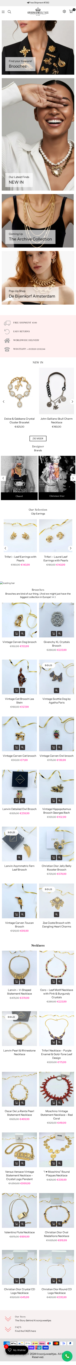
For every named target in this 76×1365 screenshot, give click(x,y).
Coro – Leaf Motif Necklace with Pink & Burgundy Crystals (56, 993)
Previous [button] (3, 401)
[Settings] (64, 11)
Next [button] (72, 401)
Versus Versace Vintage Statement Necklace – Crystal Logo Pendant (19, 1175)
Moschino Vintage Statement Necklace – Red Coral (56, 1114)
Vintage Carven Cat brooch (19, 755)
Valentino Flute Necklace (19, 1232)
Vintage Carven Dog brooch (19, 642)
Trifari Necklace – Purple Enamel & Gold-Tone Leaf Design (56, 1054)
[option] (19, 401)
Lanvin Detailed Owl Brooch (19, 809)
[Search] (9, 11)
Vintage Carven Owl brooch (57, 755)
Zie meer (38, 438)
